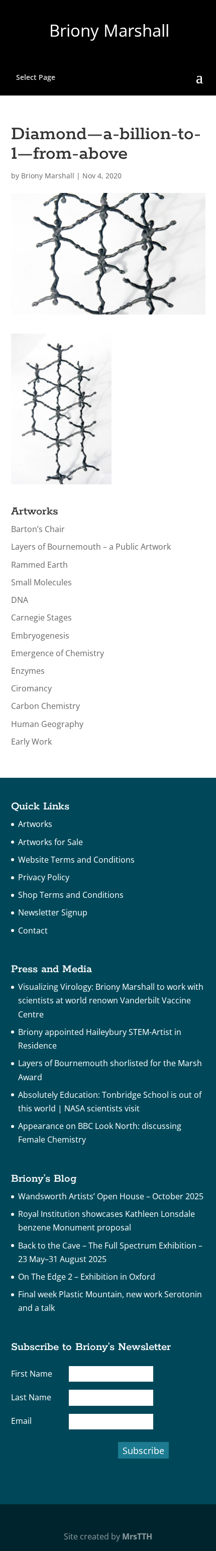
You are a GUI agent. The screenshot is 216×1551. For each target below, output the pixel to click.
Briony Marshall (47, 175)
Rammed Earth (39, 564)
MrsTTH (137, 1536)
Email (21, 1420)
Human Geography (47, 724)
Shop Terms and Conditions (71, 894)
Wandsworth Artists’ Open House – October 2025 (110, 1196)
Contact (33, 930)
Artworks (35, 824)
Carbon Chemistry (45, 705)
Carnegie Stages (41, 617)
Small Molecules (41, 582)
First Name (31, 1373)
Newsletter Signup (52, 912)
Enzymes (28, 670)
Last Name (31, 1397)
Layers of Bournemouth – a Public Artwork (91, 546)
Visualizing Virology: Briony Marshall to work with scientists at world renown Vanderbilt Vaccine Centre (110, 1000)
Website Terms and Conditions (76, 859)
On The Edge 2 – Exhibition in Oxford (86, 1276)
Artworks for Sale (50, 842)
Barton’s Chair (38, 529)
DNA (19, 599)
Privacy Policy (43, 877)
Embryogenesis (40, 635)
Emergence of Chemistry (57, 653)
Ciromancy (31, 688)
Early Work (31, 741)
